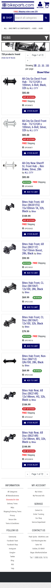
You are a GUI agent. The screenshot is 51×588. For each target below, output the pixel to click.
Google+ (12, 553)
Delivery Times (12, 504)
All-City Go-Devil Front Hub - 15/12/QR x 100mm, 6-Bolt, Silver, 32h (34, 125)
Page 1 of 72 (37, 55)
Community (12, 537)
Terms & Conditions (12, 523)
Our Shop (38, 518)
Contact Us (38, 510)
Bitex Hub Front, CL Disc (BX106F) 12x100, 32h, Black (33, 320)
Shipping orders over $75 (25, 12)
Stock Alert (32, 111)
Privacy (12, 516)
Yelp (12, 568)
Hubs (34, 28)
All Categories (12, 492)
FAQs (12, 508)
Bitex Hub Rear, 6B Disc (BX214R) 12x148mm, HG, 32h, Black (33, 395)
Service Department (38, 522)
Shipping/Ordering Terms (12, 512)
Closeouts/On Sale (12, 500)
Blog (12, 561)
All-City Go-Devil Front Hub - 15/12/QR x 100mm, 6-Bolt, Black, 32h (34, 83)
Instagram (12, 549)
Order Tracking (38, 514)
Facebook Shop (12, 545)
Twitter (12, 557)
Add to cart (32, 192)
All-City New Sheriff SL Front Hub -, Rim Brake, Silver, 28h (33, 166)
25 (39, 65)
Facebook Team (12, 541)
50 (43, 65)
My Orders (38, 492)
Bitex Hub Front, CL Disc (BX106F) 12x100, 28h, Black (33, 286)
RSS (12, 564)
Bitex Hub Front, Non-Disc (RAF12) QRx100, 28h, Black (34, 359)
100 (47, 65)
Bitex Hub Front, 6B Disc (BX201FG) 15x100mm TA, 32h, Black (33, 206)
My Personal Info (38, 496)
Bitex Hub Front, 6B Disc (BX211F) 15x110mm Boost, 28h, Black (33, 248)
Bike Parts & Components (19, 28)
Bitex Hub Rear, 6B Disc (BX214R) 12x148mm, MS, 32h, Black (34, 437)
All (5, 28)
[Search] (46, 17)
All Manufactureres (12, 496)
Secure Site (12, 519)
